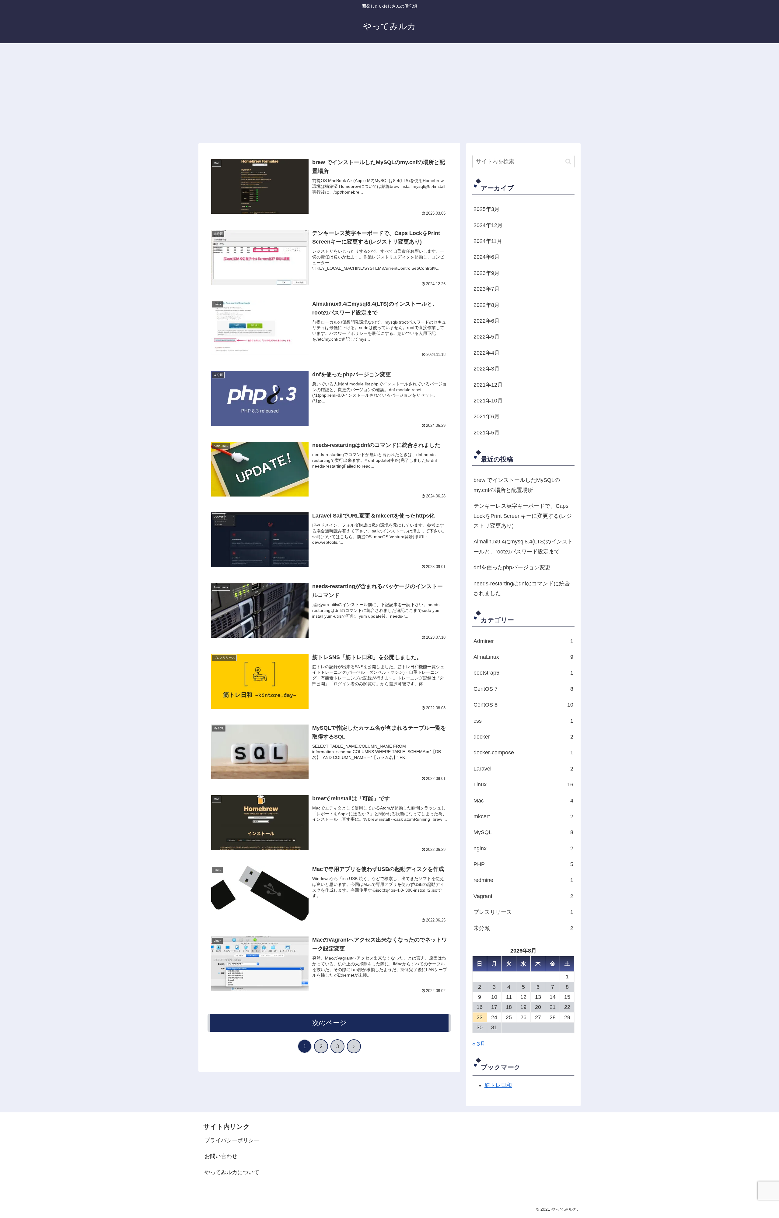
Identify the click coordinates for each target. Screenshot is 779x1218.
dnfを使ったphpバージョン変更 (511, 567)
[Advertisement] (389, 93)
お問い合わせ (220, 1156)
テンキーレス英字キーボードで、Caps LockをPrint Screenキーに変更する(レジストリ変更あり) (522, 516)
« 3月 (478, 1044)
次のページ (329, 1023)
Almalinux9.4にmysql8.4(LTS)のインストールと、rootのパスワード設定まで (523, 546)
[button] (568, 161)
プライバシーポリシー (231, 1140)
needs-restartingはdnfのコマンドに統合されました (521, 588)
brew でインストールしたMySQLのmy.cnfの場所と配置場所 (516, 485)
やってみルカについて (231, 1172)
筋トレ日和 (498, 1085)
